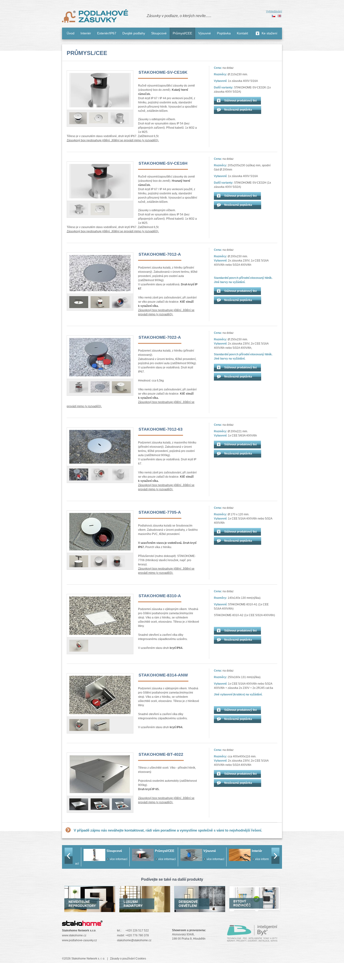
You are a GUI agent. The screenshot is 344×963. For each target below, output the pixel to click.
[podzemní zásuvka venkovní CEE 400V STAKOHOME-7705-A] (78, 561)
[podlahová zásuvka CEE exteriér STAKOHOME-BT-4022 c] (121, 804)
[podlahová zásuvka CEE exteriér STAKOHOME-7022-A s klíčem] (78, 387)
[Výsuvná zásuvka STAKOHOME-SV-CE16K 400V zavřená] (98, 117)
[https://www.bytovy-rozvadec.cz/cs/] (254, 909)
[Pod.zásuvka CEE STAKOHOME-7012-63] (100, 447)
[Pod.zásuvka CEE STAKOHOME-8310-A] (100, 615)
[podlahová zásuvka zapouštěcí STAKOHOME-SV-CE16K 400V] (100, 90)
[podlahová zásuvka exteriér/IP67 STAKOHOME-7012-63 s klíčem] (100, 474)
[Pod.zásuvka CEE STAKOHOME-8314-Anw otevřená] (78, 725)
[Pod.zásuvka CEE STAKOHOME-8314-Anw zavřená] (100, 725)
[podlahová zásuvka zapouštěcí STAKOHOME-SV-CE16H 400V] (100, 181)
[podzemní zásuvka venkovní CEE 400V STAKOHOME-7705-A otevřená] (117, 561)
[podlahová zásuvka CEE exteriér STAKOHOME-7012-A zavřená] (78, 302)
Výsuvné (204, 33)
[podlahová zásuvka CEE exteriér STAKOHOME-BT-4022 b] (100, 804)
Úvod (70, 33)
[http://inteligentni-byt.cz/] (252, 939)
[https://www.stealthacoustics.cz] (89, 909)
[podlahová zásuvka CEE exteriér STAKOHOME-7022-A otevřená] (100, 357)
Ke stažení (269, 33)
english (279, 16)
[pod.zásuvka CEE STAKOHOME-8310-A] (78, 646)
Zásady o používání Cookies (128, 958)
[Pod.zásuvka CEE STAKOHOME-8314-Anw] (100, 695)
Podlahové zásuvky (95, 16)
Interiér (86, 33)
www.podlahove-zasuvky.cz (79, 940)
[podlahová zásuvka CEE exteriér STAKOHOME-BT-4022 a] (78, 804)
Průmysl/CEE (182, 33)
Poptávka (224, 33)
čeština (273, 16)
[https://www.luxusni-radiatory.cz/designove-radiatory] (144, 910)
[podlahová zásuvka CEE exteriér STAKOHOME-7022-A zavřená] (100, 386)
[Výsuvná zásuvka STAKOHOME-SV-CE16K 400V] (78, 118)
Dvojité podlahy (133, 33)
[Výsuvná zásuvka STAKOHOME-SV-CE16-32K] (119, 118)
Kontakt (242, 33)
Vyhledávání (274, 11)
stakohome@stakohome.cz (134, 940)
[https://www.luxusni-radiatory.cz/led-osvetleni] (199, 909)
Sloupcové (159, 33)
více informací (112, 859)
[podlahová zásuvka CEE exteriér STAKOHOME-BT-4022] (100, 774)
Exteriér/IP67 (106, 33)
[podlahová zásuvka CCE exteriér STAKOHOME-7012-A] (100, 273)
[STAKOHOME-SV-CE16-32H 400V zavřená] (78, 209)
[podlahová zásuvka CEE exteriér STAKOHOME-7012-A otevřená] (100, 302)
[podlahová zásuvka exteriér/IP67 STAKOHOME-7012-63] (78, 474)
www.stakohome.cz (74, 935)
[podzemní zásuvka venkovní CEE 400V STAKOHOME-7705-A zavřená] (99, 561)
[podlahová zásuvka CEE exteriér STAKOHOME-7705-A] (100, 531)
